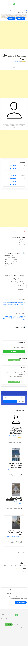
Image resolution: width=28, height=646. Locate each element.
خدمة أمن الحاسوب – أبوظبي (15, 10)
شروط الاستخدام (4, 618)
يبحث (10, 401)
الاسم (9, 589)
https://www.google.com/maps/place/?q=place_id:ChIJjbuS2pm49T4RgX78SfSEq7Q (14, 318)
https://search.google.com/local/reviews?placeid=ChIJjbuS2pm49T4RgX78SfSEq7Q (14, 304)
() (17, 61)
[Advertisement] (14, 35)
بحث (10, 18)
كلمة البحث (4, 398)
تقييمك (24, 568)
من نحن (17, 624)
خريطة (20, 18)
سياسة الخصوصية (18, 627)
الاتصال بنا (23, 367)
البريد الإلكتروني (7, 593)
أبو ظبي (25, 10)
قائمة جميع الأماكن (5, 614)
